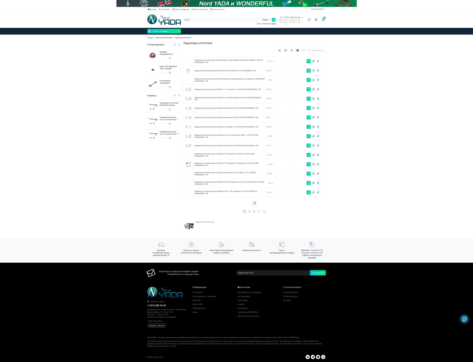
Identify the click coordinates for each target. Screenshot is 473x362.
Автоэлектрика (244, 296)
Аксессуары (243, 300)
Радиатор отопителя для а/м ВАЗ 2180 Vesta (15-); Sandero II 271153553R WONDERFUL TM (225, 173)
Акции (195, 312)
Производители (199, 308)
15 (303, 50)
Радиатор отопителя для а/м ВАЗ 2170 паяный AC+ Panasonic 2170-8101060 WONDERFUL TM (227, 164)
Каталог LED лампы (200, 9)
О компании (165, 9)
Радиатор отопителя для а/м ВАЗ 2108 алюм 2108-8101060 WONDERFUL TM (226, 117)
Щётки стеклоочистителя (248, 316)
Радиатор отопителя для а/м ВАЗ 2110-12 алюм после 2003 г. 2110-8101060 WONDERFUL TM (226, 136)
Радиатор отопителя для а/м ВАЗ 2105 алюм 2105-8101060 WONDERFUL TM (226, 108)
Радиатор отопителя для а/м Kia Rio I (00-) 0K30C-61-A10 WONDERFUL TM (225, 71)
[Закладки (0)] (316, 19)
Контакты (197, 300)
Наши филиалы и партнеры (204, 296)
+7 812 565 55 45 (291, 17)
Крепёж (241, 304)
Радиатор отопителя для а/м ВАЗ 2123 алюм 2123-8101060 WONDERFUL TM (226, 145)
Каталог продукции (181, 9)
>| (264, 211)
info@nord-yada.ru (155, 321)
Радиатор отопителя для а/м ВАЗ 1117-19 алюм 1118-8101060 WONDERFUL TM (228, 89)
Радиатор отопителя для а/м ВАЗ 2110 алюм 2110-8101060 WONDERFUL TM (226, 127)
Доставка (153, 9)
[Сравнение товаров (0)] (309, 19)
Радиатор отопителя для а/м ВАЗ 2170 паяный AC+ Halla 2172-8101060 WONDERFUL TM (224, 155)
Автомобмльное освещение (249, 292)
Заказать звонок (156, 325)
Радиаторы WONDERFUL (248, 312)
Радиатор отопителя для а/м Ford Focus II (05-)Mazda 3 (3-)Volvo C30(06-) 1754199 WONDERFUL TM (229, 61)
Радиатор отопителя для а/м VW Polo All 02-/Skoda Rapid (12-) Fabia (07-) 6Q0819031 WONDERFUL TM (230, 80)
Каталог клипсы (218, 9)
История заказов (290, 296)
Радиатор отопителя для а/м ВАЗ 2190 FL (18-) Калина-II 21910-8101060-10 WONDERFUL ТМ (226, 192)
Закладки (287, 300)
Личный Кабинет (290, 292)
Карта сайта (198, 304)
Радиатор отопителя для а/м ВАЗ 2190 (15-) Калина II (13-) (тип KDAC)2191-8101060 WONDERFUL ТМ (229, 183)
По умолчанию (316, 50)
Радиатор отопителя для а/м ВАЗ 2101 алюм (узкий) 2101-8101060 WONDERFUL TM (228, 99)
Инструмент (243, 308)
